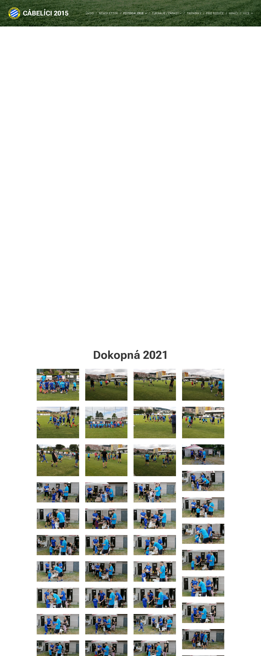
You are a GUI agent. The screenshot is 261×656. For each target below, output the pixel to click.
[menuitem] (91, 13)
